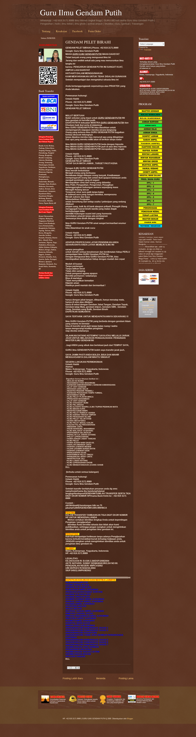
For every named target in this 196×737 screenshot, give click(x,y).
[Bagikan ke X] (73, 667)
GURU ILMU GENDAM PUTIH (148, 307)
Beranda (100, 678)
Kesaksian (61, 31)
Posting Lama (126, 678)
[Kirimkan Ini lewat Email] (68, 667)
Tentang (46, 31)
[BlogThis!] (71, 667)
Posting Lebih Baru (73, 678)
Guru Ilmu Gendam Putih (81, 12)
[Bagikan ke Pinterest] (78, 667)
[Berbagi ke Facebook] (76, 667)
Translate (147, 50)
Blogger (130, 719)
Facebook (77, 31)
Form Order (94, 31)
